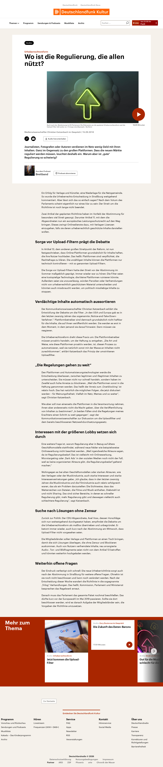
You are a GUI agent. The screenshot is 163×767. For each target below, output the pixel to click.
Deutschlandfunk (70, 5)
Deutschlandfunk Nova (90, 5)
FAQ (68, 723)
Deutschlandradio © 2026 (81, 756)
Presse (134, 727)
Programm (28, 23)
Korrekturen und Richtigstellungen (139, 741)
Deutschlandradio (140, 723)
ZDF (69, 762)
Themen (13, 23)
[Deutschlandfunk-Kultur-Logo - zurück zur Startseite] (81, 12)
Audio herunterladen (57, 139)
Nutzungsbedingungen (87, 759)
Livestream (39, 723)
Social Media (105, 727)
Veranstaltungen (74, 739)
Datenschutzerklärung (60, 759)
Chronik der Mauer (106, 762)
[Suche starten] (127, 23)
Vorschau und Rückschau (13, 723)
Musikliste (69, 23)
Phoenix (80, 762)
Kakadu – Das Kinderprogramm (16, 735)
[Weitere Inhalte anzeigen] (153, 651)
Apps (68, 727)
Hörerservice (105, 723)
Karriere (135, 731)
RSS (68, 735)
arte (90, 762)
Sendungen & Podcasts (49, 23)
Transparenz (137, 735)
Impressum (108, 759)
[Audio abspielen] (138, 114)
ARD (61, 762)
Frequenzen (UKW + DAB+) (46, 727)
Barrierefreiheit (138, 746)
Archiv (81, 23)
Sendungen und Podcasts (13, 727)
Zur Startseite (49, 701)
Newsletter (71, 731)
